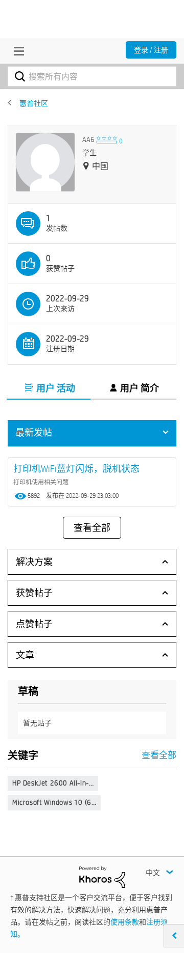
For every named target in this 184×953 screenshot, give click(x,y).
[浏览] (16, 51)
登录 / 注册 (151, 49)
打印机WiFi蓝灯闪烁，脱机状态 (76, 468)
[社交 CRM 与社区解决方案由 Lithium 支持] (102, 876)
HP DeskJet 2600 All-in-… (53, 783)
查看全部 (92, 528)
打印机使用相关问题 (40, 482)
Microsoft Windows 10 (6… (54, 802)
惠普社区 (33, 103)
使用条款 (124, 922)
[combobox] (92, 76)
